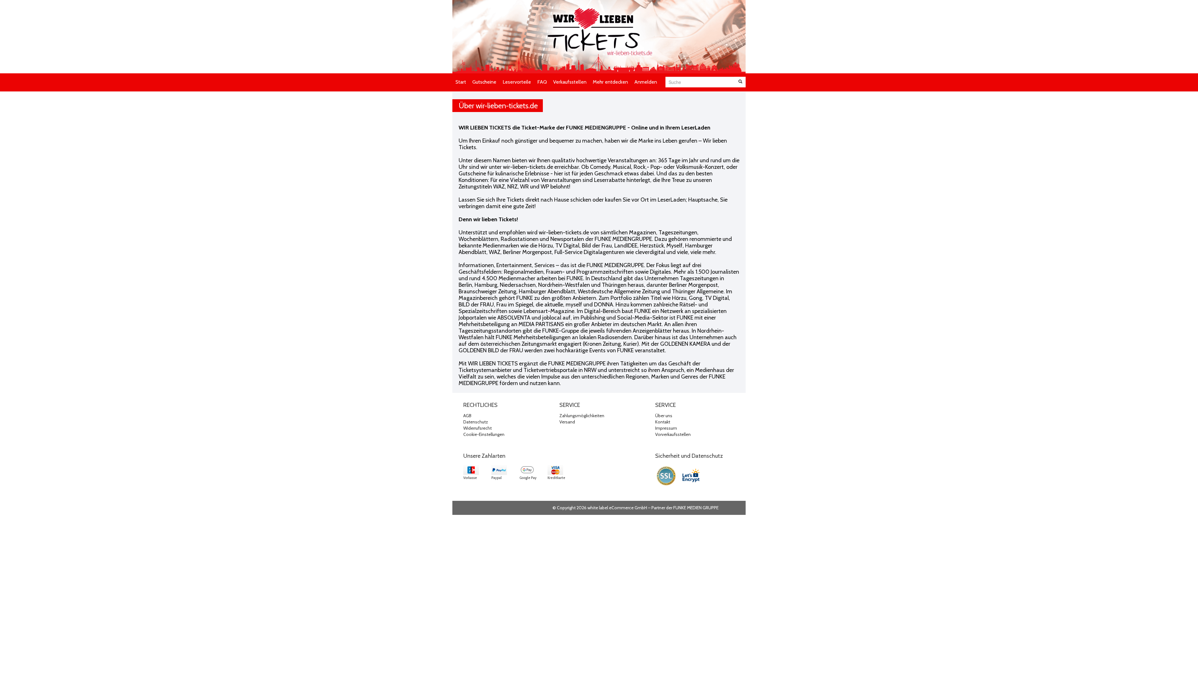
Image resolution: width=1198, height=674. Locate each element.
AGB (467, 415)
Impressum (666, 428)
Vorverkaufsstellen (673, 434)
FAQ (542, 82)
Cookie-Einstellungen (483, 434)
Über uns (663, 415)
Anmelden (645, 82)
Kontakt (662, 422)
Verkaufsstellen (570, 82)
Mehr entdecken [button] (610, 82)
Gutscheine (484, 82)
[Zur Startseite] (599, 36)
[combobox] (699, 82)
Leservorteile (517, 82)
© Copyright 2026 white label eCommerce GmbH (600, 507)
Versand (567, 422)
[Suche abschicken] (740, 82)
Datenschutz (475, 422)
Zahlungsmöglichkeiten (581, 415)
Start (460, 82)
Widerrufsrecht (477, 428)
